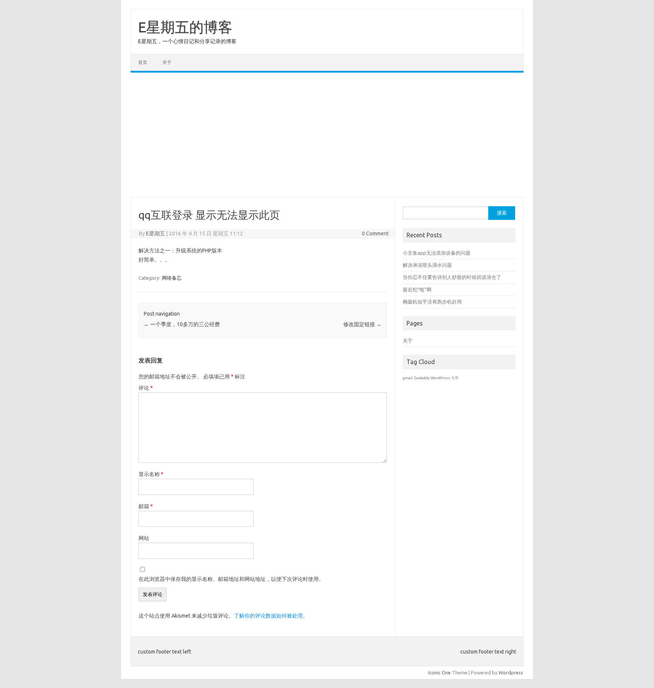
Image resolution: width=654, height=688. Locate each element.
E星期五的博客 (185, 27)
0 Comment (375, 233)
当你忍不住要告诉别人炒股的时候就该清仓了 (452, 277)
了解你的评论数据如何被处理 (268, 616)
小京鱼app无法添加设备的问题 (436, 252)
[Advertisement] (327, 135)
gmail (408, 378)
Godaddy (422, 378)
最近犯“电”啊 (417, 289)
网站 (144, 538)
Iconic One (439, 672)
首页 (142, 62)
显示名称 (151, 474)
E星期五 (155, 233)
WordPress (440, 378)
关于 (166, 62)
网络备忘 (172, 277)
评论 (146, 388)
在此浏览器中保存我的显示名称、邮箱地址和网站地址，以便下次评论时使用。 (231, 579)
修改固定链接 (362, 324)
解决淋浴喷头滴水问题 (427, 265)
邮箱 (146, 506)
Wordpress (510, 672)
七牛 (455, 378)
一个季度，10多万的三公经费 (182, 324)
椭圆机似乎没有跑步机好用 (432, 301)
